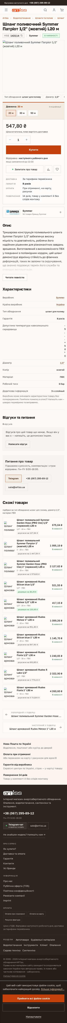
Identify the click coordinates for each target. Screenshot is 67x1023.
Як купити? (9, 848)
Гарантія (8, 858)
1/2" (62, 363)
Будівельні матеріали (43, 939)
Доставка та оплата (14, 853)
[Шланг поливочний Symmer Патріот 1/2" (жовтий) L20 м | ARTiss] (33, 66)
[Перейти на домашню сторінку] (25, 10)
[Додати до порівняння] (48, 169)
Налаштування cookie (14, 976)
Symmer (60, 297)
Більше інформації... (52, 989)
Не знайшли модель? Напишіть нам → (24, 834)
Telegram (13, 478)
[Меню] (6, 9)
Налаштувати (33, 1016)
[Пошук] (45, 9)
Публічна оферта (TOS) (16, 886)
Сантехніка (28, 950)
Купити (33, 149)
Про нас (8, 881)
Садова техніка (11, 950)
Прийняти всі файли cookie (33, 998)
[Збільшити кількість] (26, 140)
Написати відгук (17, 444)
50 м (33, 113)
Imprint (7, 900)
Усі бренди (9, 868)
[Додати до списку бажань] (57, 169)
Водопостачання (12, 945)
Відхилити (33, 1007)
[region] (33, 66)
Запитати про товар (26, 169)
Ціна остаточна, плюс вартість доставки (27, 132)
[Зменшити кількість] (10, 140)
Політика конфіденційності (18, 890)
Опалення (55, 945)
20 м (10, 113)
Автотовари (22, 939)
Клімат (44, 945)
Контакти (8, 863)
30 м (22, 113)
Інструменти (31, 945)
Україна (60, 304)
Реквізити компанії (14, 895)
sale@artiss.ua (16, 487)
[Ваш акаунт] (54, 9)
